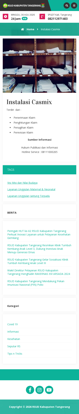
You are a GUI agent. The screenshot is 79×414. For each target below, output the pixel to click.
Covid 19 (12, 324)
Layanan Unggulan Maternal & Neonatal (31, 189)
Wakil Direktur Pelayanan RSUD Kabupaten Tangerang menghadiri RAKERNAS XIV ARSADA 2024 (38, 272)
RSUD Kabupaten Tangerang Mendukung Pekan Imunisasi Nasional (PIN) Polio (35, 282)
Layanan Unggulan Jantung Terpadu (28, 196)
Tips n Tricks (14, 353)
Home (30, 29)
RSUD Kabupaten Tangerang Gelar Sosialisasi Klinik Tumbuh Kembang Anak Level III (37, 261)
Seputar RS (13, 346)
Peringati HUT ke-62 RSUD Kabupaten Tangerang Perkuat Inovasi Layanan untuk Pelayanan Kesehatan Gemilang (38, 234)
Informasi (13, 331)
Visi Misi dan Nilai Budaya (22, 182)
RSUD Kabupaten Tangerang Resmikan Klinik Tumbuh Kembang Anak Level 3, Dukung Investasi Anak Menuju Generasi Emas (39, 248)
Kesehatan (13, 339)
